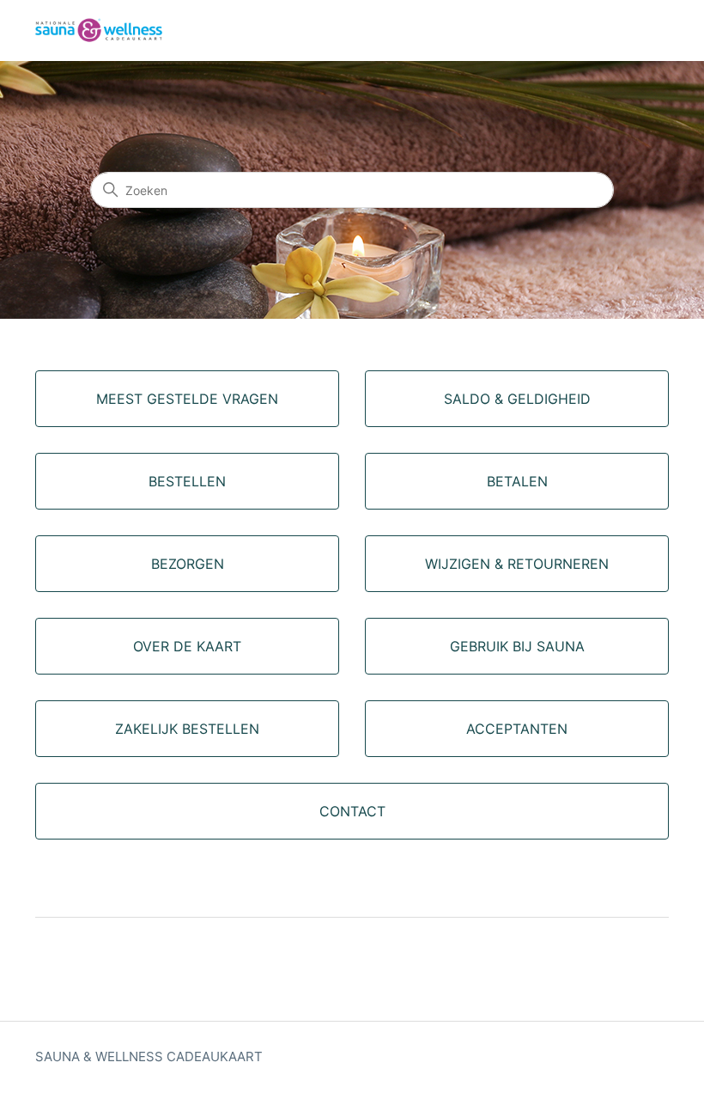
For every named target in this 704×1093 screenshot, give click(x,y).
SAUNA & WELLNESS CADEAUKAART (149, 1056)
